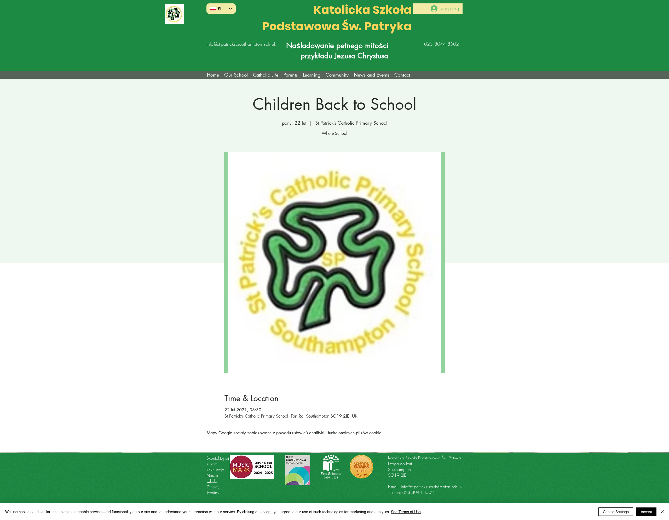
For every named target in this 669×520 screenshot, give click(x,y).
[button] (265, 75)
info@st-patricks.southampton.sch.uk (241, 44)
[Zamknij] (663, 511)
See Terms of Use (406, 511)
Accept (646, 511)
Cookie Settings (616, 511)
